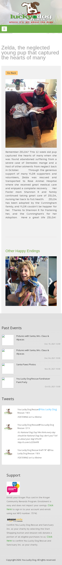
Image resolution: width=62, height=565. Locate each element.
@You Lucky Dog (47, 409)
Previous (10, 113)
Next (51, 113)
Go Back (11, 73)
